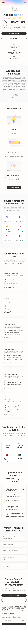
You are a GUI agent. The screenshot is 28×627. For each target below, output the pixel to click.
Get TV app (8, 388)
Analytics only (20, 620)
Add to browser (9, 287)
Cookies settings (7, 620)
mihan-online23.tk (16, 27)
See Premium (14, 38)
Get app (7, 363)
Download (8, 312)
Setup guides (9, 414)
